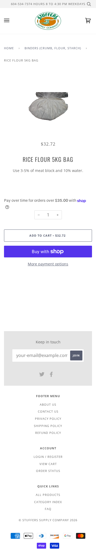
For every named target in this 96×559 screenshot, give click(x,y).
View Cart (48, 464)
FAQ (48, 509)
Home (9, 48)
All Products (48, 495)
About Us (48, 404)
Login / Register (48, 457)
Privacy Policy (48, 419)
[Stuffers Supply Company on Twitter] (42, 375)
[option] (48, 107)
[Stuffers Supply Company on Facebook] (51, 375)
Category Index (48, 502)
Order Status (48, 471)
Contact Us (48, 411)
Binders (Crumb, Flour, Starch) (53, 48)
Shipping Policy (48, 426)
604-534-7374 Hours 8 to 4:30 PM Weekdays (48, 4)
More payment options (48, 263)
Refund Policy (48, 433)
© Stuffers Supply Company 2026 (48, 520)
